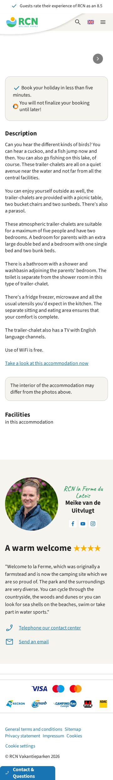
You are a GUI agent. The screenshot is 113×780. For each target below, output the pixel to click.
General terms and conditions (33, 729)
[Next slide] (98, 59)
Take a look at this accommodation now (47, 363)
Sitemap (73, 729)
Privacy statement (22, 736)
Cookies (74, 736)
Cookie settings (20, 746)
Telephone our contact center (50, 627)
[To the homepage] (22, 22)
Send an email (34, 641)
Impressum (53, 736)
